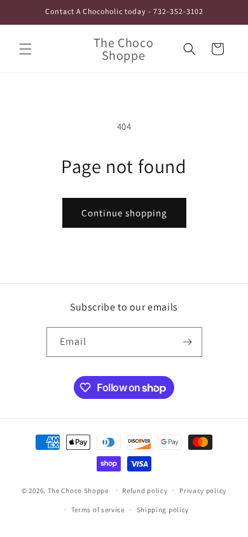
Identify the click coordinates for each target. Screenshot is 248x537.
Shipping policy (163, 509)
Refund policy (144, 490)
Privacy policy (202, 490)
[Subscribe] (188, 342)
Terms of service (98, 509)
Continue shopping (124, 213)
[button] (25, 49)
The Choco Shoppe (78, 489)
